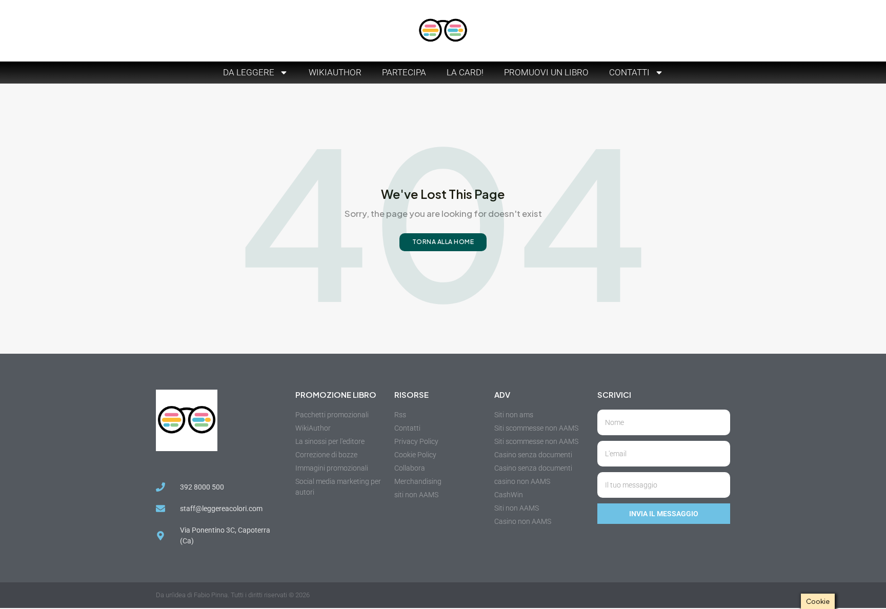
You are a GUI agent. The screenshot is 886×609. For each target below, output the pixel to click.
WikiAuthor (335, 72)
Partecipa (404, 72)
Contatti (629, 72)
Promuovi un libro (546, 72)
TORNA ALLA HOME (443, 242)
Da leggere (248, 72)
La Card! (465, 72)
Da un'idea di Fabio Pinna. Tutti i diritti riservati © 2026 (233, 595)
